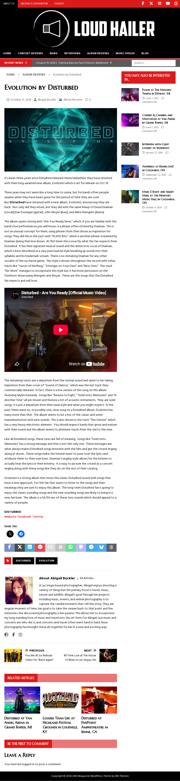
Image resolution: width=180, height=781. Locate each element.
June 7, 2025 (152, 127)
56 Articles (87, 578)
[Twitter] (151, 4)
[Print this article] (60, 548)
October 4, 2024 (154, 208)
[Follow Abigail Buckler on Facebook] (12, 635)
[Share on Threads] (111, 548)
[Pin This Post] (40, 548)
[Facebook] (143, 4)
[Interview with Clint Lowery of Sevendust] (130, 149)
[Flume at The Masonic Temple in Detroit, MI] (130, 94)
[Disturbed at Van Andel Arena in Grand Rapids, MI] (22, 700)
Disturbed (23, 561)
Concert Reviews (30, 53)
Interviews (72, 53)
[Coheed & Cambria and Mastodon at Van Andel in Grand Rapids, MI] (130, 120)
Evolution (46, 561)
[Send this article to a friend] (50, 548)
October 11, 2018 (21, 100)
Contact (59, 4)
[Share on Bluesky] (101, 548)
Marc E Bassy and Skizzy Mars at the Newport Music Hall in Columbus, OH (158, 197)
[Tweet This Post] (20, 548)
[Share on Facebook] (9, 548)
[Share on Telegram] (91, 548)
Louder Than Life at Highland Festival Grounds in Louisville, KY (60, 725)
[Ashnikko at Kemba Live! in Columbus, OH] (130, 171)
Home (7, 53)
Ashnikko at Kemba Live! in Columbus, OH (158, 168)
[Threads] (176, 4)
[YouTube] (168, 4)
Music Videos (125, 53)
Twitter (37, 516)
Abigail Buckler (47, 100)
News (53, 53)
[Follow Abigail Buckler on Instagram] (18, 635)
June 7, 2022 (152, 98)
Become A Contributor (34, 4)
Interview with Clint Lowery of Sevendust (155, 146)
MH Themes (122, 776)
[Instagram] (159, 4)
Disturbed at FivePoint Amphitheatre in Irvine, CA (94, 725)
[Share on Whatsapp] (71, 548)
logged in (28, 764)
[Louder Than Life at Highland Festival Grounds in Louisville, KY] (61, 700)
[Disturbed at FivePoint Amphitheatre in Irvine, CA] (99, 700)
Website (10, 516)
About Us (8, 4)
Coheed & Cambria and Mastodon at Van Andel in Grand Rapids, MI (158, 118)
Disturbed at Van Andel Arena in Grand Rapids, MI (18, 722)
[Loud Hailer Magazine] (90, 46)
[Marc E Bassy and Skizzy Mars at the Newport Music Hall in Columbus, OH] (130, 196)
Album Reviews (98, 53)
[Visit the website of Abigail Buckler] (6, 635)
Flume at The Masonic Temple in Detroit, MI (156, 91)
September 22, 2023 (156, 175)
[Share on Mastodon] (81, 548)
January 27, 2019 (154, 153)
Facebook (24, 516)
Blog (145, 53)
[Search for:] (154, 63)
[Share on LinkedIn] (30, 548)
